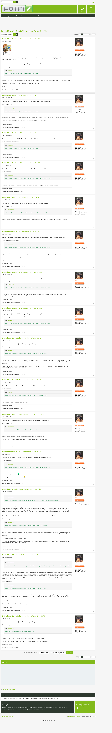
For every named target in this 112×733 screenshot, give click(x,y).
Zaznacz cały (11, 70)
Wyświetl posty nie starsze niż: (31, 652)
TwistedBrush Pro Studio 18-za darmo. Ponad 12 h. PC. (21, 163)
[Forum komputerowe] (48, 8)
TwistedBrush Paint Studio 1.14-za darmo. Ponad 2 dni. (21, 338)
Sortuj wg (52, 652)
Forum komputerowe (7, 716)
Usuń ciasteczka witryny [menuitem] (74, 716)
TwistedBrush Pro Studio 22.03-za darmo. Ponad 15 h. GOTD (23, 414)
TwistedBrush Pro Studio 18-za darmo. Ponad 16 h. (20, 95)
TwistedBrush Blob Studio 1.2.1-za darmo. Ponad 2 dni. (21, 555)
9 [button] (92, 34)
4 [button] (87, 34)
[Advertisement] (48, 24)
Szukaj (14, 2)
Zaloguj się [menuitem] (92, 2)
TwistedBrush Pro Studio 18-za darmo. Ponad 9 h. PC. (21, 197)
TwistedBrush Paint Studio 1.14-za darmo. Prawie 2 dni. (21, 380)
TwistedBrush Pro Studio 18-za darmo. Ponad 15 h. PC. (21, 232)
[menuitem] (82, 9)
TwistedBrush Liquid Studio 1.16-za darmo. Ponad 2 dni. (21, 489)
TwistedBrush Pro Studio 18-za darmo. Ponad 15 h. (20, 133)
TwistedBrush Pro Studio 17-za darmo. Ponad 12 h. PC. (24, 31)
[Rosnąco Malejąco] (62, 652)
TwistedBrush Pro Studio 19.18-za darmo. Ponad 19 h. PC (22, 272)
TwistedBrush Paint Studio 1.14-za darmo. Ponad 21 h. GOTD (23, 616)
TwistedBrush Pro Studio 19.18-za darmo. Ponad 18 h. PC (22, 308)
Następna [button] (95, 34)
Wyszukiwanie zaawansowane (17, 2)
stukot (76, 47)
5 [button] (89, 34)
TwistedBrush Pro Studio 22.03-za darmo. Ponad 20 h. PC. (22, 452)
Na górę (93, 128)
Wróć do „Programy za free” (9, 689)
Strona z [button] (79, 34)
